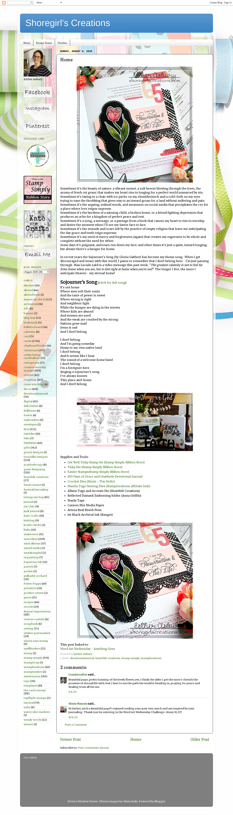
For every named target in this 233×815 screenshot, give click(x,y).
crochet (29, 375)
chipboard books (35, 345)
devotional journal (82, 658)
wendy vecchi (32, 719)
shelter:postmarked (37, 633)
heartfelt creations (107, 658)
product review (34, 593)
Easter (28, 415)
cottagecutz (32, 362)
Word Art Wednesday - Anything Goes (87, 649)
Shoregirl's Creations (67, 23)
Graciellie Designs (36, 456)
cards (27, 341)
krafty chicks (32, 525)
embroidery (31, 420)
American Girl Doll (36, 299)
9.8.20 (72, 691)
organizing (31, 557)
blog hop (29, 317)
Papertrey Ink (33, 562)
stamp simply (130, 658)
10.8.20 (72, 717)
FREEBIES (30, 443)
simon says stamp (36, 641)
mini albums (32, 543)
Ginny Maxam (77, 703)
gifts (27, 447)
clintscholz (130, 801)
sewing (28, 628)
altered (28, 290)
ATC (26, 308)
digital (28, 401)
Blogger (160, 801)
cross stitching (34, 384)
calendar (29, 331)
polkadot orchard (35, 575)
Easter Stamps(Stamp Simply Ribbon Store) (98, 472)
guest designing (34, 469)
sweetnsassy (32, 676)
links (27, 529)
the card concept (35, 690)
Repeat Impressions (37, 611)
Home (26, 43)
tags (27, 681)
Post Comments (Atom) (93, 747)
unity (27, 707)
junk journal (32, 511)
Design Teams (44, 43)
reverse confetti (34, 619)
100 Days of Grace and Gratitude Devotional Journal (105, 476)
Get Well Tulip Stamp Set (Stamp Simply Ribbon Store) (106, 462)
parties (28, 566)
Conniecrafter (77, 674)
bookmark (30, 322)
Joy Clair (29, 506)
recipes (28, 602)
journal (28, 502)
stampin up (31, 662)
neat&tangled (33, 552)
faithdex (29, 433)
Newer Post (70, 739)
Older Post (199, 739)
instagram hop (34, 497)
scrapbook (31, 623)
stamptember (33, 671)
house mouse (32, 484)
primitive (30, 588)
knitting (29, 520)
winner (28, 724)
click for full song (112, 282)
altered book (32, 294)
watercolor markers (37, 712)
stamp (28, 653)
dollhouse (30, 410)
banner (28, 313)
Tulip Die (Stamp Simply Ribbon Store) (95, 467)
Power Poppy (32, 583)
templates (30, 685)
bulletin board (33, 327)
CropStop (30, 379)
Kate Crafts (31, 515)
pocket (28, 571)
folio (27, 438)
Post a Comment (76, 724)
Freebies (62, 43)
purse (27, 597)
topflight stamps (35, 698)
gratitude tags (33, 464)
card (27, 336)
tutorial (29, 702)
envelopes (30, 424)
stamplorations (151, 658)
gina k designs (33, 452)
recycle (28, 606)
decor (27, 389)
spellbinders (32, 648)
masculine (30, 539)
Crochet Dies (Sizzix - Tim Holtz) (91, 481)
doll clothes (31, 406)
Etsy (26, 429)
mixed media (32, 548)
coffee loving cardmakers (32, 356)
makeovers (31, 534)
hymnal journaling (36, 489)
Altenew (29, 285)
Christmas (31, 350)
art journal (31, 304)
